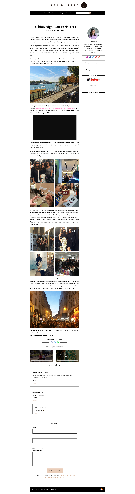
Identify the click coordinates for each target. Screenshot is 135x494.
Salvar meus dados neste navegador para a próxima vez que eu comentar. (52, 449)
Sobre (49, 13)
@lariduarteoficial (73, 106)
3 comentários (50, 339)
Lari (55, 30)
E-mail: (34, 437)
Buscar (90, 13)
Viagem (62, 30)
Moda (58, 30)
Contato (72, 13)
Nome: (34, 427)
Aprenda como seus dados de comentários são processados (61, 476)
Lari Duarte (93, 41)
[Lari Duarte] (67, 5)
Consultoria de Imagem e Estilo (60, 13)
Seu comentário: (37, 450)
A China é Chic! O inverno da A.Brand (67, 356)
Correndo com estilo (41, 356)
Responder (34, 383)
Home (45, 13)
